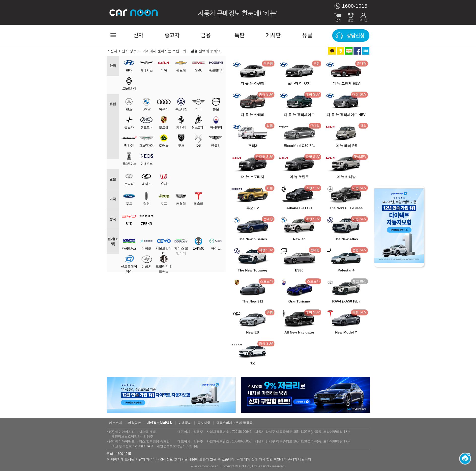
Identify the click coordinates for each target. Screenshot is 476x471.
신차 (138, 35)
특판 (239, 35)
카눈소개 (115, 423)
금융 (206, 35)
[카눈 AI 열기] (463, 458)
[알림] (351, 16)
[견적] (338, 16)
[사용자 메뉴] (363, 16)
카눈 (134, 12)
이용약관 (134, 423)
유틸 (307, 35)
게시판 (273, 35)
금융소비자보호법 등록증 (234, 423)
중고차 (172, 35)
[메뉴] (113, 35)
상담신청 (355, 35)
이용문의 (184, 423)
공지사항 (203, 423)
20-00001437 (144, 446)
